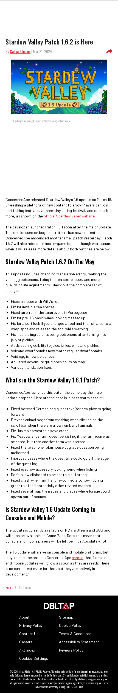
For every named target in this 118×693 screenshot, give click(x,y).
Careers (25, 641)
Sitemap (66, 617)
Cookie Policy (70, 625)
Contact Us (28, 633)
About (24, 617)
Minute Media (24, 672)
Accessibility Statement (79, 641)
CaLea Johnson (20, 51)
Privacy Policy (30, 625)
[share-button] (109, 51)
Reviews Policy (71, 650)
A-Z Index (27, 650)
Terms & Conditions (75, 633)
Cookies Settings (33, 658)
